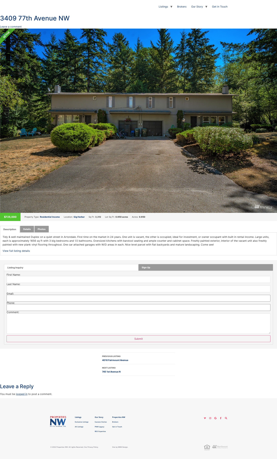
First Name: (13, 274)
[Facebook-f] (220, 418)
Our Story (197, 6)
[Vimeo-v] (205, 418)
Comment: (13, 312)
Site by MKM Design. (120, 447)
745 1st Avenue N (111, 370)
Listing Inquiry (15, 267)
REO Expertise (100, 431)
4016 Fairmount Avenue (115, 358)
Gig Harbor (79, 217)
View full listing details (16, 250)
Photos (42, 229)
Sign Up (146, 267)
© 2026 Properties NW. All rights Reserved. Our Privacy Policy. (74, 447)
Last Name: (13, 284)
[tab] (10, 229)
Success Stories (101, 422)
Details (27, 229)
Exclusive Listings (81, 422)
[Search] (226, 418)
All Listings (79, 427)
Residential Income (50, 217)
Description (9, 229)
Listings (163, 6)
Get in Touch (219, 6)
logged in (21, 394)
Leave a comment (11, 26)
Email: (10, 293)
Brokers (181, 6)
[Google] (215, 418)
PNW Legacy (99, 427)
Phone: (11, 303)
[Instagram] (210, 418)
